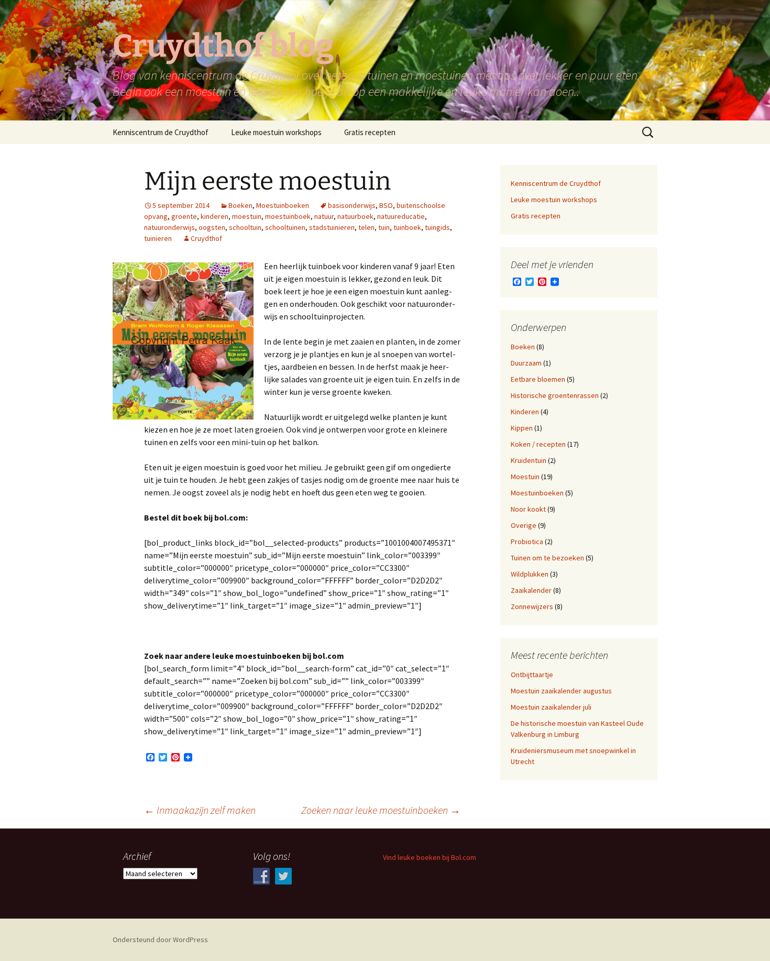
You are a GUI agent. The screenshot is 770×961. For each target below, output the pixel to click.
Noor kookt (528, 509)
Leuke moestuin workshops (276, 132)
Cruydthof (206, 238)
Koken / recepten (538, 444)
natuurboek (355, 216)
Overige (523, 525)
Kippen (522, 428)
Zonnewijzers (532, 606)
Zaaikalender (531, 590)
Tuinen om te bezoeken (547, 557)
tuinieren (158, 238)
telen (366, 227)
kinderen (214, 216)
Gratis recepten (369, 132)
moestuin (246, 216)
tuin (384, 227)
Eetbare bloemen (538, 379)
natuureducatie (401, 216)
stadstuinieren (332, 227)
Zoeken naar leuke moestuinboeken (380, 809)
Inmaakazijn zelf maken (200, 809)
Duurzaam (526, 363)
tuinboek (407, 227)
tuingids (437, 227)
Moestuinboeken (282, 205)
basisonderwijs (352, 205)
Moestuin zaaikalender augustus (561, 690)
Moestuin (525, 476)
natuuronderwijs (169, 227)
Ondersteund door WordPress (160, 939)
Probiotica (527, 541)
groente (184, 216)
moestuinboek (288, 216)
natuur (324, 216)
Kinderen (525, 411)
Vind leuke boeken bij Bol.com (429, 857)
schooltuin (245, 227)
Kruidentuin (528, 460)
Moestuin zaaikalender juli (551, 707)
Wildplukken (529, 574)
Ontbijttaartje (532, 674)
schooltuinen (285, 227)
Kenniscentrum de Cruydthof (160, 132)
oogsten (212, 227)
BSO (386, 205)
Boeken (240, 205)
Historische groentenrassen (555, 395)
